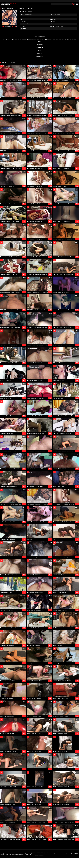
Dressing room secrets (33, 39)
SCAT (39, 50)
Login (72, 1)
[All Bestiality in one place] (8, 4)
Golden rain (39, 53)
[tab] (21, 8)
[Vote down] (16, 26)
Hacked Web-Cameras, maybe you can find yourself (53, 39)
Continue (76, 853)
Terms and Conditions (40, 853)
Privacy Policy (26, 853)
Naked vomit (39, 56)
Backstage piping (7, 39)
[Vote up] (13, 26)
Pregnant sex (39, 44)
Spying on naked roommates (19, 39)
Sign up (76, 1)
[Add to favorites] (21, 66)
